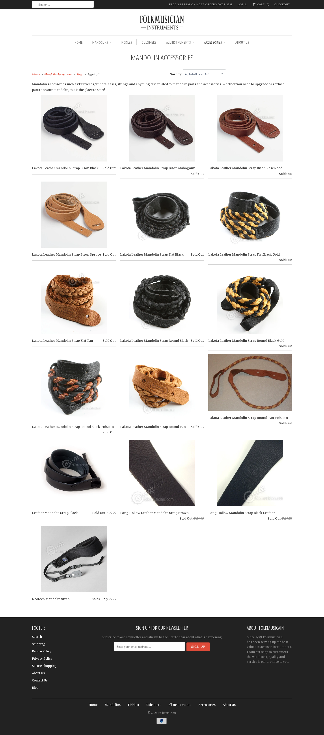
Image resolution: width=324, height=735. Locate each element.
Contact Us (40, 680)
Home (79, 42)
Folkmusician (167, 713)
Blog (35, 688)
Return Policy (41, 651)
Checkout (282, 4)
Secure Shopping (44, 666)
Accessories (213, 42)
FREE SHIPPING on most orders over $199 (201, 4)
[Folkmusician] (162, 23)
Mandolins (100, 42)
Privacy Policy (42, 659)
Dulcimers (149, 42)
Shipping (38, 644)
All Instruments (178, 42)
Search (37, 637)
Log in (242, 4)
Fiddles (126, 42)
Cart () (262, 4)
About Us (242, 42)
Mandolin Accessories (162, 57)
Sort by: (176, 74)
